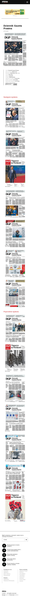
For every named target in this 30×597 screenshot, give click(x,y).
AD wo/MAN (22, 573)
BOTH (7, 595)
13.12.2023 (15, 79)
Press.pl (21, 572)
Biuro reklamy (7, 573)
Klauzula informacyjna (9, 580)
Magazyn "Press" (24, 571)
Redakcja (6, 571)
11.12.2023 (17, 81)
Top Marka (22, 575)
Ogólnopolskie (12, 77)
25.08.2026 (17, 78)
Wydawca (6, 572)
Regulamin (6, 579)
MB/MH (16, 595)
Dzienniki (11, 75)
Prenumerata (7, 575)
